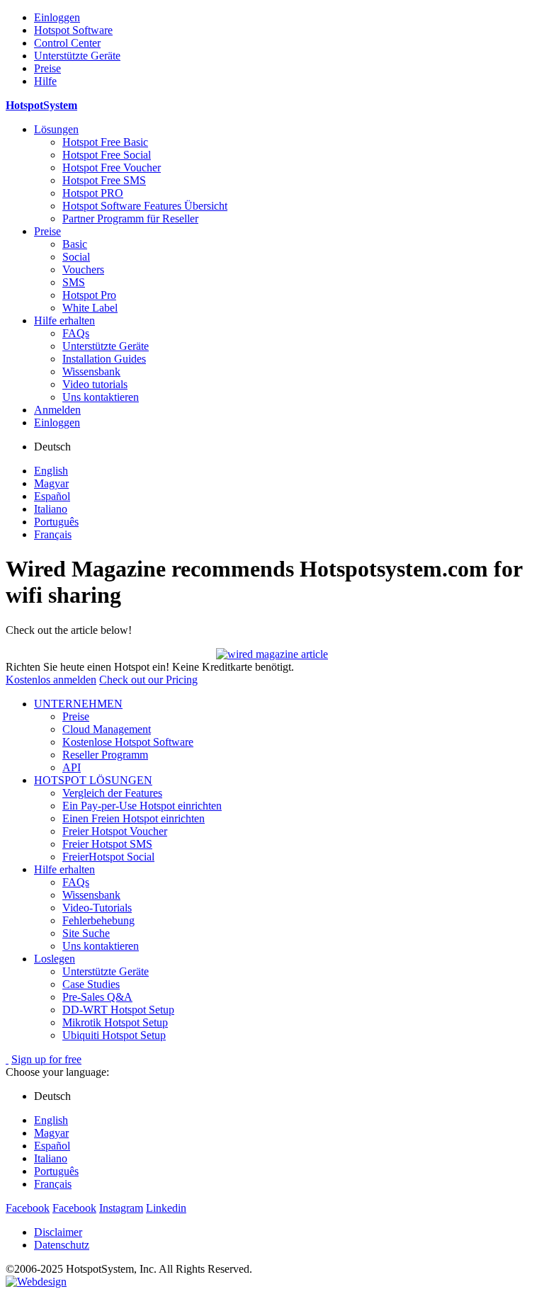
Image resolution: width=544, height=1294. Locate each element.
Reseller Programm (105, 755)
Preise (47, 68)
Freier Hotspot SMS (107, 844)
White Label (90, 308)
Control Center (67, 43)
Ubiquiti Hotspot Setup (114, 1035)
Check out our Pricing (148, 680)
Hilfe (45, 81)
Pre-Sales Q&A (97, 997)
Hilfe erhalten (64, 320)
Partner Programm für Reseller (130, 218)
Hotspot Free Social (106, 155)
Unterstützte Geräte (77, 56)
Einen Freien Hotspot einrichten (133, 818)
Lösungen (56, 129)
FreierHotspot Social (108, 857)
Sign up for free (46, 1059)
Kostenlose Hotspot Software (127, 742)
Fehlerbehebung (98, 920)
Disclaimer (58, 1232)
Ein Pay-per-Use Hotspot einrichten (142, 806)
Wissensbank (91, 371)
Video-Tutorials (97, 908)
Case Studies (91, 984)
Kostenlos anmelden (51, 680)
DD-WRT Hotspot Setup (118, 1010)
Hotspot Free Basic (105, 142)
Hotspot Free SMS (104, 180)
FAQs (75, 333)
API (71, 767)
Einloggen (57, 17)
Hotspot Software (73, 30)
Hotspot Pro (89, 295)
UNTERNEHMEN (78, 704)
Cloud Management (106, 729)
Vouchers (83, 269)
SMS (73, 282)
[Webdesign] (36, 1282)
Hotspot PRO (92, 193)
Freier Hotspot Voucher (114, 831)
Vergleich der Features (112, 793)
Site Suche (86, 933)
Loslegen (54, 959)
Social (76, 257)
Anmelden (57, 410)
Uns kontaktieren (100, 397)
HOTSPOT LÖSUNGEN (93, 780)
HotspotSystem (41, 105)
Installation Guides (104, 359)
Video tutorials (95, 384)
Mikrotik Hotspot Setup (115, 1022)
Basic (74, 244)
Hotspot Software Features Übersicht (144, 206)
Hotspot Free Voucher (111, 167)
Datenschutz (61, 1245)
